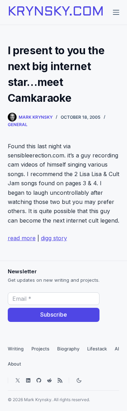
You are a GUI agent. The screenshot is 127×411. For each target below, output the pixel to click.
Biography (68, 348)
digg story (54, 238)
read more (22, 238)
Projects (40, 348)
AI (117, 348)
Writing (16, 348)
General (18, 124)
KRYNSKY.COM (56, 12)
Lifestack (97, 348)
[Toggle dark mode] (79, 380)
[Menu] (116, 12)
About (14, 364)
